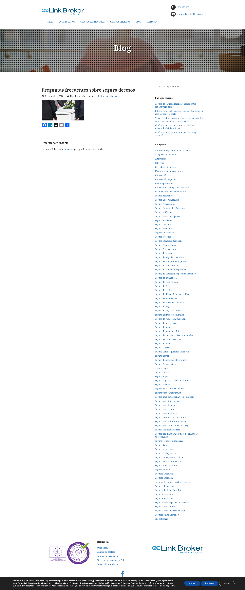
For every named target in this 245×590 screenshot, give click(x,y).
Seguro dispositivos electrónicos (171, 360)
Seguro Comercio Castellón (168, 241)
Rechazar (209, 583)
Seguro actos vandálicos (167, 200)
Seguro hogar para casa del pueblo (172, 380)
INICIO (50, 22)
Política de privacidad (108, 556)
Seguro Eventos (162, 372)
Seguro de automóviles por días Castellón (175, 274)
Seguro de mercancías (166, 323)
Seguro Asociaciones (165, 204)
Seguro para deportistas (167, 401)
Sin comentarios (109, 96)
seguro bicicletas (163, 220)
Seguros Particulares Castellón (170, 511)
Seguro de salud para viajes (168, 339)
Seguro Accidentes (164, 196)
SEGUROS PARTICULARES (92, 22)
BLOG (138, 22)
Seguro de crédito (164, 290)
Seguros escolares (164, 498)
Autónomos (160, 159)
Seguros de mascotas (165, 486)
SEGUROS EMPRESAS (120, 22)
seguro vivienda (163, 470)
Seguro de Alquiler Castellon (169, 257)
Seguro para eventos (165, 409)
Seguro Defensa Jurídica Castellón (172, 352)
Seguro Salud (161, 445)
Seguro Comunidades (165, 245)
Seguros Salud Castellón (167, 515)
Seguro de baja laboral (166, 278)
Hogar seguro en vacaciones (169, 171)
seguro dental (162, 356)
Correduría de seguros (166, 167)
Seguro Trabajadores (165, 453)
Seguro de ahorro (163, 253)
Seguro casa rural (164, 228)
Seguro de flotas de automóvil (169, 302)
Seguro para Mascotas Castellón (170, 417)
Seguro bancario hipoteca (167, 216)
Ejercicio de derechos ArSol (110, 560)
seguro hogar (161, 376)
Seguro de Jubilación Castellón (170, 319)
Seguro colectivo (163, 237)
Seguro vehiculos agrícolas (168, 461)
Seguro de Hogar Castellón (168, 311)
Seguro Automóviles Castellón (170, 208)
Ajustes (226, 583)
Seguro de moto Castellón (167, 331)
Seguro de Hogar (163, 306)
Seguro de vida (162, 343)
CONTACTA (152, 22)
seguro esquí (161, 368)
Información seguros (165, 179)
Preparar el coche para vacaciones (172, 187)
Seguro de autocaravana (167, 265)
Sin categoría (161, 519)
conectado (69, 149)
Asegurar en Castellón (166, 155)
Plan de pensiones (164, 183)
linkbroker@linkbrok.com (190, 14)
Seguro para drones (165, 405)
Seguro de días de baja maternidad (172, 294)
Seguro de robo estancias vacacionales (174, 335)
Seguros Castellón (164, 474)
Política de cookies (106, 552)
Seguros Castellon (164, 478)
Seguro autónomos (164, 212)
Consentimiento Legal (108, 564)
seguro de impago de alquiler (169, 315)
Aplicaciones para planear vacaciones (174, 150)
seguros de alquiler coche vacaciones (173, 482)
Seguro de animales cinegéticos (170, 261)
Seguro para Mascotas (166, 413)
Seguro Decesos (162, 348)
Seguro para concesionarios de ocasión (174, 397)
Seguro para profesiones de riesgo (172, 426)
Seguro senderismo (164, 449)
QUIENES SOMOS (67, 22)
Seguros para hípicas (165, 506)
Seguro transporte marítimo (169, 457)
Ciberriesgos (161, 163)
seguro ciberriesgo (164, 233)
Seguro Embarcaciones (166, 364)
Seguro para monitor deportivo (170, 421)
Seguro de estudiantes (166, 298)
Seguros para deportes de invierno (172, 502)
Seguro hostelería (164, 384)
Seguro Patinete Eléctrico (167, 430)
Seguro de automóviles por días (170, 270)
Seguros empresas (164, 494)
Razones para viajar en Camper (170, 192)
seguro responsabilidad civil (169, 441)
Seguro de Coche (163, 286)
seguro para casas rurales (168, 393)
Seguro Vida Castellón (166, 465)
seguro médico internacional (169, 389)
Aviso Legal (102, 548)
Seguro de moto (162, 327)
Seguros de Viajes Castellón (168, 490)
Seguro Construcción (165, 249)
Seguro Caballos (163, 224)
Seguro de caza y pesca (166, 282)
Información (161, 175)
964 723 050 (183, 7)
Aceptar (192, 583)
